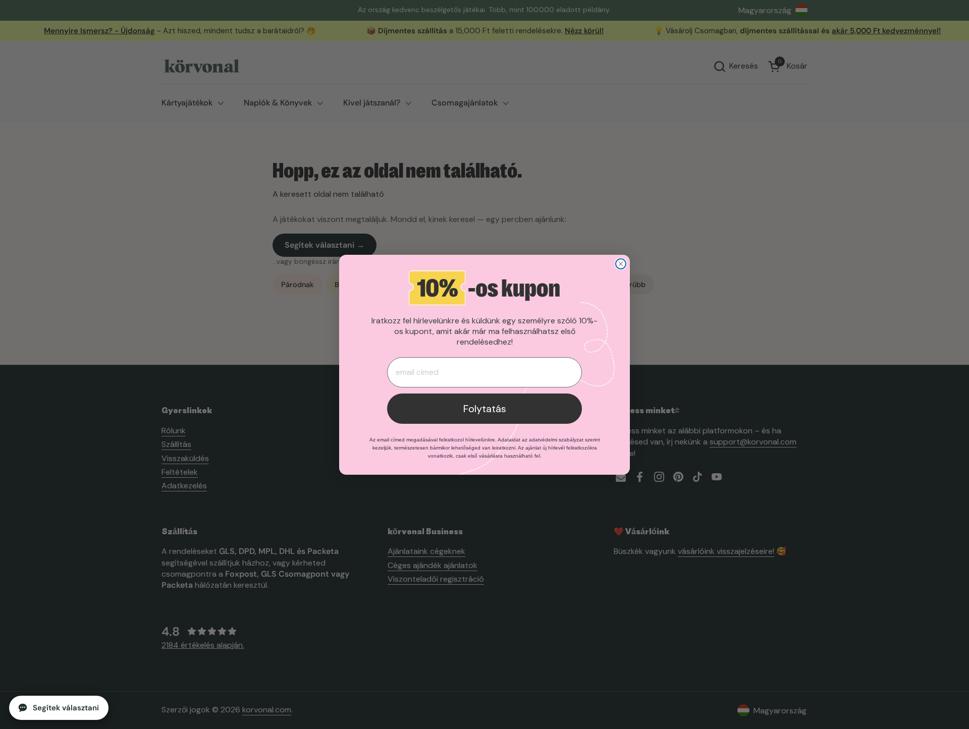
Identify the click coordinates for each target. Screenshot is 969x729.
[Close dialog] (621, 264)
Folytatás (484, 408)
